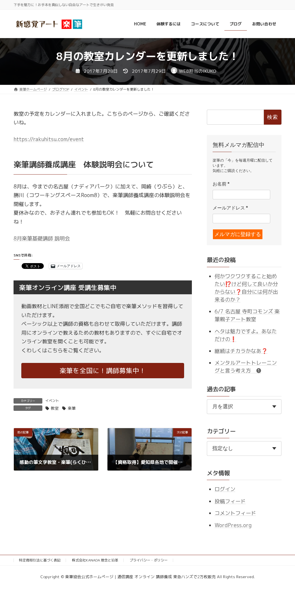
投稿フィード (230, 501)
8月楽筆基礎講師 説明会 (42, 238)
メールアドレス (230, 207)
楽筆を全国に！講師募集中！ (103, 370)
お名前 (221, 183)
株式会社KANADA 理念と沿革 (95, 560)
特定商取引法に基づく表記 (39, 560)
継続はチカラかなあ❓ (241, 351)
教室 (55, 408)
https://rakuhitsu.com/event (49, 139)
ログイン (225, 489)
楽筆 (71, 408)
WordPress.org (233, 525)
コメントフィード (235, 513)
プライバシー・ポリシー (149, 560)
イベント (52, 400)
